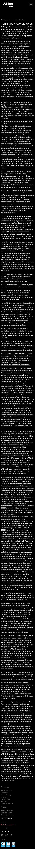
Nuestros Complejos (6, 795)
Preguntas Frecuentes (7, 810)
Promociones (4, 792)
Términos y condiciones (7, 815)
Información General (6, 812)
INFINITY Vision (5, 799)
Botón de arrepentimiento (8, 825)
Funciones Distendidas (7, 803)
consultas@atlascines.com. (10, 589)
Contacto (3, 821)
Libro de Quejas (5, 828)
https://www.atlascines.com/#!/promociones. (15, 365)
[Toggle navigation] (31, 4)
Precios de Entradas (6, 790)
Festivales (4, 801)
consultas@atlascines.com (10, 778)
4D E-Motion (4, 797)
